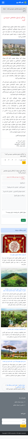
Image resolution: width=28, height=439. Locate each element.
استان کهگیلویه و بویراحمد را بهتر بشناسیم (17, 329)
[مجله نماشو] (21, 2)
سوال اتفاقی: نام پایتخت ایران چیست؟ (16, 212)
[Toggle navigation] (3, 2)
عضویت (23, 426)
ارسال (23, 220)
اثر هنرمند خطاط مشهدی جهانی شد (18, 255)
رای (24, 162)
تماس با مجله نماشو (18, 405)
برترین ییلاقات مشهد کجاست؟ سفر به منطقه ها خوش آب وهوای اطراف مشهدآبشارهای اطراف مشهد (14, 289)
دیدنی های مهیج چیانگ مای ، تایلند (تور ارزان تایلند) (14, 361)
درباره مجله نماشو (19, 402)
